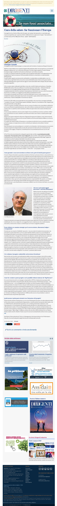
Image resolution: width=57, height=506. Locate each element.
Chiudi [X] (28, 4)
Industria (28, 476)
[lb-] (29, 20)
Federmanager (32, 363)
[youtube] (45, 469)
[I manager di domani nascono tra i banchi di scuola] (17, 347)
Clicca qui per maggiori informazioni (17, 4)
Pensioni (27, 474)
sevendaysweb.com (13, 505)
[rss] (51, 469)
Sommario (28, 468)
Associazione (29, 482)
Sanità (16, 321)
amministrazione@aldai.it (44, 476)
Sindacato (28, 479)
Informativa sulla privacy (44, 480)
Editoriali (7, 363)
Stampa (17, 324)
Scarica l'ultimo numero (38, 398)
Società (27, 472)
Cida (27, 471)
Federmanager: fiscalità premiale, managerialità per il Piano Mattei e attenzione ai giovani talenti (39, 356)
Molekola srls (27, 505)
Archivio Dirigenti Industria (38, 437)
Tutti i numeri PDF (35, 441)
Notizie (27, 480)
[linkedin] (48, 469)
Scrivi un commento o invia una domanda (21, 330)
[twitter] (42, 469)
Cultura (27, 475)
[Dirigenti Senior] (17, 11)
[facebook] (40, 469)
